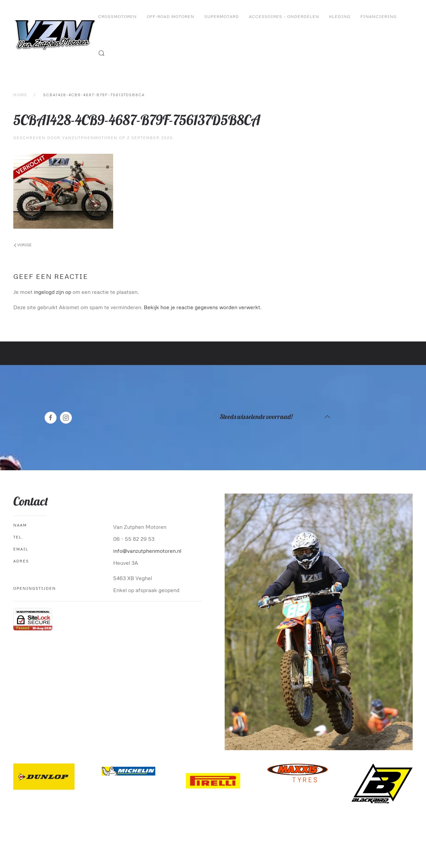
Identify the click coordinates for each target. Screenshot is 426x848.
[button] (101, 53)
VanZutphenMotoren (89, 137)
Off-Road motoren (170, 16)
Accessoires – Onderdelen (284, 16)
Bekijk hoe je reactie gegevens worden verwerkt (202, 307)
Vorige (24, 245)
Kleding (339, 16)
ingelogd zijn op (52, 292)
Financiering (378, 16)
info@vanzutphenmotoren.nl (147, 550)
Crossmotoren (117, 16)
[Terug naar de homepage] (55, 35)
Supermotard (221, 16)
